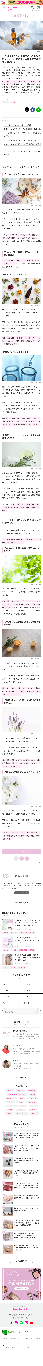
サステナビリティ (26, 1347)
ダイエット (21, 1110)
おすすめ (14, 933)
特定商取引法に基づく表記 (20, 1318)
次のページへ (21, 851)
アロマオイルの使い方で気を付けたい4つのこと (22, 140)
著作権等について (28, 1338)
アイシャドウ (32, 1098)
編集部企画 (23, 933)
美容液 (32, 950)
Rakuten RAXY (13, 8)
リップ (20, 1102)
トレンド (10, 1102)
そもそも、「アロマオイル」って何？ (17, 125)
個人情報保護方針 (15, 1338)
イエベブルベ (11, 1106)
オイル (13, 102)
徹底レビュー (11, 1098)
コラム (4, 1002)
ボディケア (28, 990)
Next (37, 863)
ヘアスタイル (31, 1102)
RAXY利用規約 (12, 1315)
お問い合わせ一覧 (15, 1347)
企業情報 (5, 1338)
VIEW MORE (21, 1077)
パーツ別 (33, 1106)
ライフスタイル (21, 1114)
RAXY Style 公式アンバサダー (16, 1094)
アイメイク (6, 990)
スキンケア (13, 99)
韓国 (21, 1098)
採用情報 (38, 1338)
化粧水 (10, 1110)
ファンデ (9, 1114)
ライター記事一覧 (21, 893)
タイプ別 (34, 1114)
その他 (26, 1002)
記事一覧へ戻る (21, 902)
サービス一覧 (6, 1347)
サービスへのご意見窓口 (26, 1315)
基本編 (13, 967)
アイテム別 (21, 967)
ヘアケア (5, 996)
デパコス (32, 1110)
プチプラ (22, 1106)
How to (5, 102)
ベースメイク (29, 984)
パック (32, 933)
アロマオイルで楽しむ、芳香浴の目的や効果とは (22, 129)
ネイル (26, 996)
